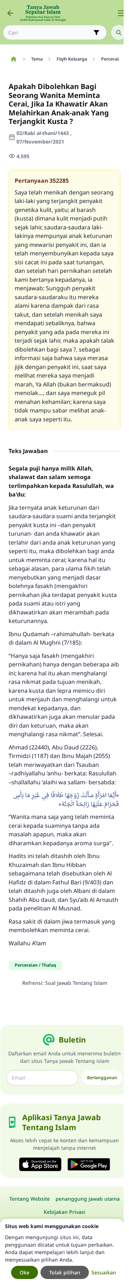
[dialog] (62, 1251)
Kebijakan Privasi (64, 1211)
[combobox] (49, 32)
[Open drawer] (121, 13)
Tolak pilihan (64, 1272)
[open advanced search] (96, 32)
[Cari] (118, 32)
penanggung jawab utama (88, 1198)
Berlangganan (102, 1078)
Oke (24, 1272)
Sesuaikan (103, 1272)
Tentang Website (29, 1198)
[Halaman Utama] (13, 59)
